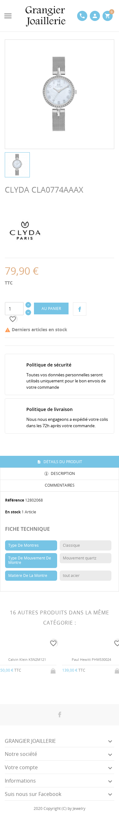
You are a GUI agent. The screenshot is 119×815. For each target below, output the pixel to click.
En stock (13, 512)
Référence (14, 500)
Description (62, 473)
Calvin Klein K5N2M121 (27, 659)
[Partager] (79, 309)
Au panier (51, 308)
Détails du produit (62, 461)
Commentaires (60, 485)
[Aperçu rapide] (22, 687)
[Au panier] (53, 670)
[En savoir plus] (32, 687)
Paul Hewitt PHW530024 (91, 659)
